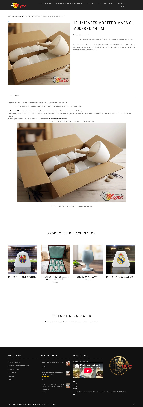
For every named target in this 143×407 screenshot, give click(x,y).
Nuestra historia (45, 3)
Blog (123, 6)
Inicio (10, 16)
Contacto (121, 3)
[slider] (100, 391)
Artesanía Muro (15, 111)
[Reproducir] (74, 381)
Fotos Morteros (94, 3)
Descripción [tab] (15, 96)
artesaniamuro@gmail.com (57, 119)
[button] (9, 21)
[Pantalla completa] (74, 394)
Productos (108, 3)
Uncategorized (18, 16)
